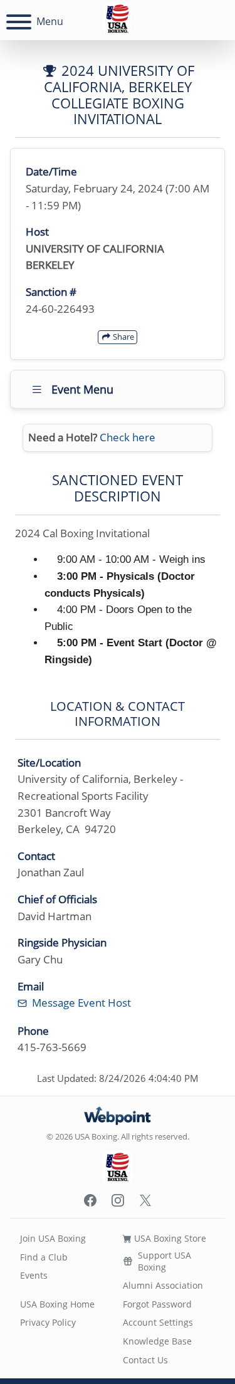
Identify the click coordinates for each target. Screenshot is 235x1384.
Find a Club (44, 1257)
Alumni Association (163, 1285)
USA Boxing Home (57, 1304)
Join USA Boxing (53, 1238)
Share (122, 336)
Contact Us (145, 1360)
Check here (127, 437)
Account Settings (158, 1322)
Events (34, 1275)
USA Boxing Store (169, 1238)
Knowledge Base (157, 1341)
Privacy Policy (48, 1322)
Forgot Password (157, 1304)
